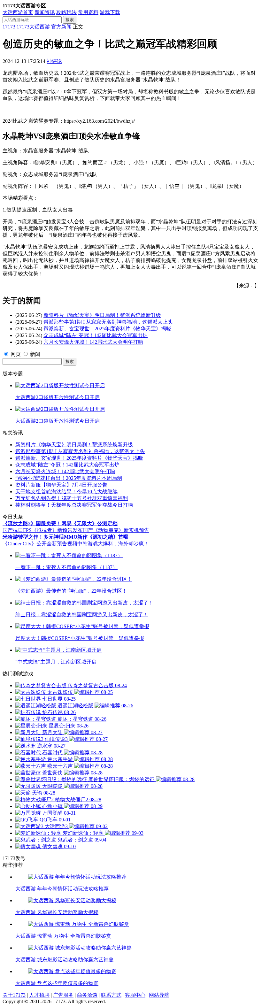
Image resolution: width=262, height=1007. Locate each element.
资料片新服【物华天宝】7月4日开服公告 (61, 485)
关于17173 (14, 995)
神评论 (54, 61)
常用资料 (88, 12)
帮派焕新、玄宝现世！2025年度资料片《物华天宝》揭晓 (107, 328)
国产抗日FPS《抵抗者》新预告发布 (43, 530)
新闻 (35, 354)
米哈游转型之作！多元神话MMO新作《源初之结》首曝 (65, 537)
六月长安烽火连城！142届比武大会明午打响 (93, 342)
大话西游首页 (18, 12)
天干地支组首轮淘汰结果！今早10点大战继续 (66, 491)
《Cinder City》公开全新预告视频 (40, 543)
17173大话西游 (33, 26)
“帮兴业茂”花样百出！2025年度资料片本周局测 (68, 478)
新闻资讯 (45, 12)
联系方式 (111, 995)
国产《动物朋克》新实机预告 (116, 530)
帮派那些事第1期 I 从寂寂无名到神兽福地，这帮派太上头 (108, 322)
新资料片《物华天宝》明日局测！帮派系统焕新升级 (102, 315)
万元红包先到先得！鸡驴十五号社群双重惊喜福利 (71, 498)
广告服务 (63, 995)
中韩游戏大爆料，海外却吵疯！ (113, 543)
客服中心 (135, 995)
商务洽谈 (87, 995)
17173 (9, 26)
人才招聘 (39, 995)
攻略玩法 (66, 12)
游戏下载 (110, 12)
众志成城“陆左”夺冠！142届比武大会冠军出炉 (95, 335)
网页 (16, 354)
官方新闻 (61, 26)
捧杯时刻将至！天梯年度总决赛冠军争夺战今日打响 (74, 505)
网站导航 (159, 995)
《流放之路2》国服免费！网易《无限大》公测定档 (60, 523)
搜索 (70, 19)
